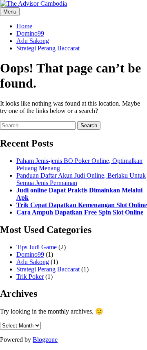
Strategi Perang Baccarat (48, 48)
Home (24, 26)
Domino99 (30, 33)
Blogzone (45, 339)
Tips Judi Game (36, 247)
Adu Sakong (32, 40)
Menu (9, 12)
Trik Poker (30, 276)
